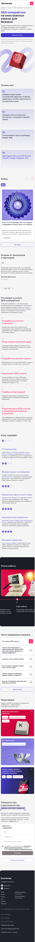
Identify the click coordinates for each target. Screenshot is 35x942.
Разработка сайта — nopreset (9, 932)
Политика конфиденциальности (10, 928)
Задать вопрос (17, 689)
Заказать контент (17, 35)
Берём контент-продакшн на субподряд (14, 497)
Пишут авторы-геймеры (9, 543)
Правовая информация (7, 925)
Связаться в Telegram (17, 860)
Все (3, 184)
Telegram (6, 888)
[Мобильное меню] (31, 3)
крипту (10, 476)
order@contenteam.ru (7, 881)
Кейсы (3, 896)
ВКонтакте (7, 885)
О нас (2, 892)
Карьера (3, 901)
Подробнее (6, 238)
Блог (2, 899)
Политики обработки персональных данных (20, 849)
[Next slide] (12, 288)
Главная (3, 7)
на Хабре (27, 454)
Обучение (4, 903)
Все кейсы (17, 244)
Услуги (9, 7)
